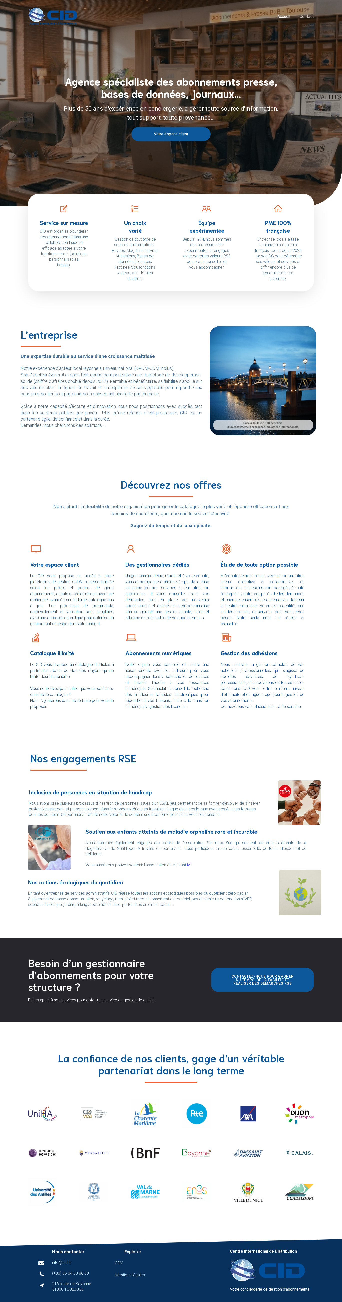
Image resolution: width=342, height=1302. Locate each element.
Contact (307, 16)
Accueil (283, 16)
